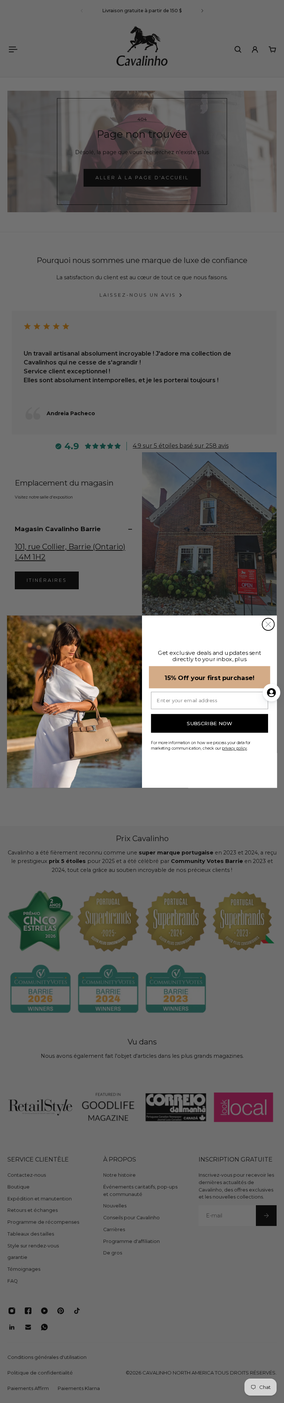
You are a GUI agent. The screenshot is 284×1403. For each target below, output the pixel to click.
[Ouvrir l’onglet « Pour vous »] (271, 693)
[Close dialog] (268, 624)
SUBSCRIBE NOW (209, 723)
